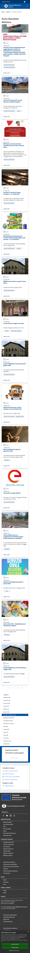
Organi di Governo (7, 822)
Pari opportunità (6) (8, 720)
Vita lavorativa (6, 846)
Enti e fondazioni (7, 829)
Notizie (5, 880)
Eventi (4, 892)
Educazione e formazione (9, 862)
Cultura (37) (6, 706)
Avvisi (7, 43)
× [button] (28, 931)
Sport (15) (5, 732)
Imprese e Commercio (8, 849)
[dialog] (15, 941)
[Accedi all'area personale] (24, 1)
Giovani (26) (6, 712)
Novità (8, 12)
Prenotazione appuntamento (10, 915)
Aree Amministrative (8, 824)
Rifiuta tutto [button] (15, 947)
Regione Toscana (6, 1)
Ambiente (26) (6, 697)
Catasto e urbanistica (8, 853)
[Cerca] (27, 6)
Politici (4, 831)
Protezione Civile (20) (8, 723)
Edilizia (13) (6, 709)
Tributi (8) (5, 735)
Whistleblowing (7, 930)
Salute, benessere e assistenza (10, 871)
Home (3, 12)
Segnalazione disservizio (9, 917)
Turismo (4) (6, 738)
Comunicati (6, 882)
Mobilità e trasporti (7, 855)
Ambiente (5, 868)
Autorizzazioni (6, 873)
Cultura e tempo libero (8, 844)
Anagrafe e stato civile (8, 842)
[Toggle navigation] (3, 6)
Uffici (4, 826)
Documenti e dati (7, 835)
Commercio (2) (6, 700)
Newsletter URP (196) (8, 718)
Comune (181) (6, 703)
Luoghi (4, 890)
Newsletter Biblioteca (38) (9, 715)
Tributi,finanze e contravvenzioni (11, 866)
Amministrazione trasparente (10, 928)
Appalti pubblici (6, 851)
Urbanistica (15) (7, 741)
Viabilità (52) (6, 744)
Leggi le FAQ (6, 919)
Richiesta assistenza (8, 921)
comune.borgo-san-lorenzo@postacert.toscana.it (15, 907)
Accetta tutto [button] (14, 944)
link (1, 941)
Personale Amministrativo (9, 833)
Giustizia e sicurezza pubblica (10, 864)
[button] (15, 950)
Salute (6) (5, 726)
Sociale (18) (6, 729)
